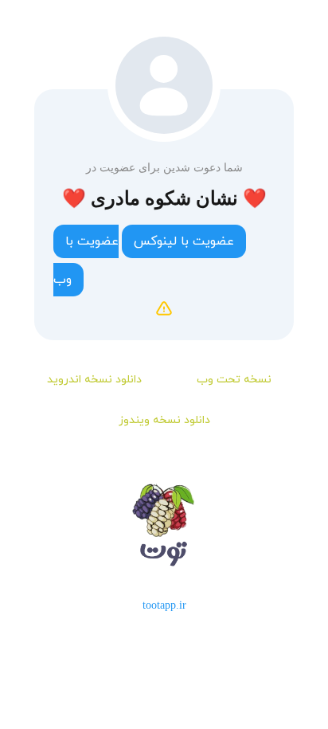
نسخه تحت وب (234, 379)
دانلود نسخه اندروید (94, 379)
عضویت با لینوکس (184, 241)
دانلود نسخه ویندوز (164, 420)
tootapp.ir (164, 604)
